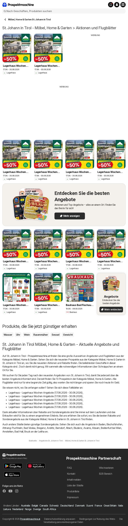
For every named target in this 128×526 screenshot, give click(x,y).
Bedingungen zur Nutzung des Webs (97, 519)
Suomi (89, 505)
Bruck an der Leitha (34, 431)
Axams (87, 427)
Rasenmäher (40, 334)
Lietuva (7, 509)
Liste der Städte (75, 485)
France (98, 505)
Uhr (18, 334)
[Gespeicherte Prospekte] (110, 4)
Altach (69, 427)
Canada (43, 505)
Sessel (55, 334)
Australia (25, 505)
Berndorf (60, 427)
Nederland (17, 509)
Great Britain (110, 505)
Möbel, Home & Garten (25, 359)
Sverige (37, 509)
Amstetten (7, 431)
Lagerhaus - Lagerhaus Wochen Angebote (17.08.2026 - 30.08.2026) (46, 392)
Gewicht (68, 334)
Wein (27, 334)
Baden (101, 424)
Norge (28, 509)
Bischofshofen (114, 424)
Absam (95, 427)
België (35, 505)
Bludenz (78, 427)
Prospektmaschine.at (30, 519)
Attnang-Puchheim (12, 427)
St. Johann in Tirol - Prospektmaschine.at (28, 355)
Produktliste (73, 491)
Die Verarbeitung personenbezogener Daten (83, 520)
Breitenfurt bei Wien (111, 427)
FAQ (69, 467)
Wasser (8, 334)
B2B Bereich (105, 473)
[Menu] (123, 4)
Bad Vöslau (30, 427)
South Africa (49, 509)
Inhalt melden (74, 479)
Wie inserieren (106, 467)
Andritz (50, 427)
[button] (116, 4)
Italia (120, 505)
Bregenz (41, 427)
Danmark (80, 505)
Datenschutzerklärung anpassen (59, 519)
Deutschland (67, 505)
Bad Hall (18, 431)
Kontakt (71, 473)
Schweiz (54, 505)
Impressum (73, 497)
